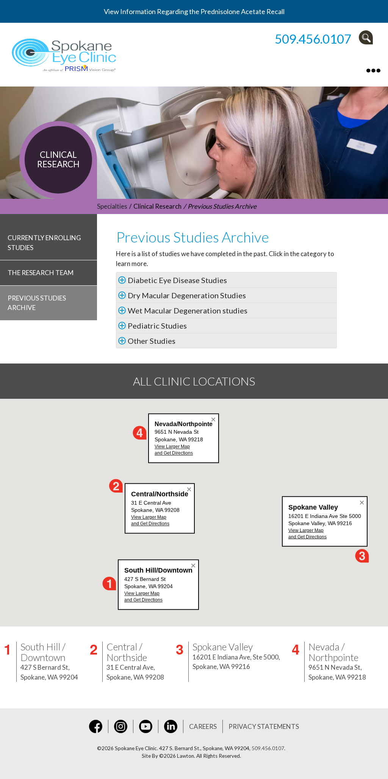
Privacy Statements (263, 726)
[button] (368, 37)
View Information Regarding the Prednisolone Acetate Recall (194, 11)
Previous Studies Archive (37, 303)
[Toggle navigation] (373, 70)
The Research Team (41, 273)
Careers (203, 726)
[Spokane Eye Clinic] (65, 53)
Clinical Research (157, 206)
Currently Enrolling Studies (44, 243)
